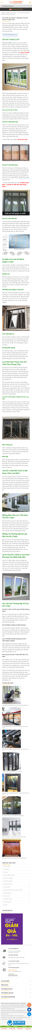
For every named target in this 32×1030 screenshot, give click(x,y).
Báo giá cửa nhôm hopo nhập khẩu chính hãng (13, 815)
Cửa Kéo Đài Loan (7, 893)
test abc (5, 904)
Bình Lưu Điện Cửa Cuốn (9, 875)
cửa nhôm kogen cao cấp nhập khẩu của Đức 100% (14, 836)
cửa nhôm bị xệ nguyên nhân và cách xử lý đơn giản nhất (15, 705)
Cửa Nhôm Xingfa (7, 899)
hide (16, 34)
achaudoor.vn (6, 680)
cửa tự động (6, 869)
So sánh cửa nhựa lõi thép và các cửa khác (12, 771)
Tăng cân (5, 872)
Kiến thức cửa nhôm (11, 12)
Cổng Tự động (6, 866)
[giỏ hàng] (30, 2)
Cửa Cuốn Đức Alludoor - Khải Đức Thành (12, 890)
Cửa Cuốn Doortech (8, 881)
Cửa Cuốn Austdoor (8, 878)
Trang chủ (3, 12)
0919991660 (4, 1028)
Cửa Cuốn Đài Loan (7, 884)
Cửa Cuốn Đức (6, 887)
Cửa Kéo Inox (6, 896)
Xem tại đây (15, 952)
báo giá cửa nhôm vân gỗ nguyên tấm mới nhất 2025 (14, 858)
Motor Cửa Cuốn (7, 901)
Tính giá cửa (28, 1028)
